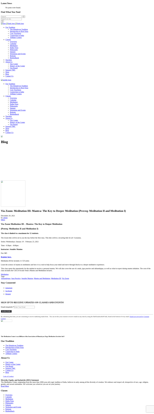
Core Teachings (11, 349)
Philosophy (9, 403)
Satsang (8, 405)
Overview (9, 395)
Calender (8, 397)
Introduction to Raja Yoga (14, 347)
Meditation (9, 399)
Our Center (9, 362)
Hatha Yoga (9, 401)
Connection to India (12, 352)
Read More (5, 386)
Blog (7, 372)
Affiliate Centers (11, 354)
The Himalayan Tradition (14, 345)
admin (5, 218)
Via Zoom (65, 278)
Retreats (8, 409)
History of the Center (12, 364)
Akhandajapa (5, 278)
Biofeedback (9, 411)
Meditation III (56, 278)
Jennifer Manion (27, 278)
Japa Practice (16, 278)
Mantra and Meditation (42, 278)
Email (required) (7, 307)
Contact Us (9, 370)
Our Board (9, 366)
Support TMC (10, 368)
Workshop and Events (13, 407)
